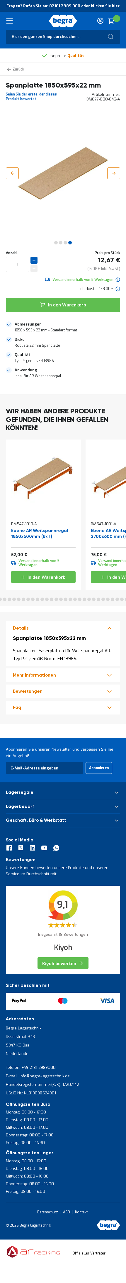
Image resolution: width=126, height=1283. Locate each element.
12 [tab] (47, 599)
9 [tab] (33, 599)
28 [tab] (122, 599)
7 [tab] (23, 599)
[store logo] (63, 21)
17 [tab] (70, 599)
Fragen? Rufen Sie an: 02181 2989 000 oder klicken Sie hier (63, 6)
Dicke (20, 339)
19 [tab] (79, 599)
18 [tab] (75, 599)
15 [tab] (61, 599)
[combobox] (63, 37)
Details (20, 628)
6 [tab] (19, 599)
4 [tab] (9, 599)
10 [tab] (37, 599)
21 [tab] (89, 599)
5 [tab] (14, 599)
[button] (12, 173)
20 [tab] (84, 599)
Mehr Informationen (34, 675)
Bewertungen (27, 691)
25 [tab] (108, 599)
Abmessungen (28, 324)
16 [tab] (65, 599)
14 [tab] (56, 599)
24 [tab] (103, 599)
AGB (66, 1212)
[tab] (63, 327)
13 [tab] (51, 599)
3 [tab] (4, 599)
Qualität (22, 354)
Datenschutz (47, 1212)
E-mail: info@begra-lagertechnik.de (38, 1076)
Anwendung (26, 370)
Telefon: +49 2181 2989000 (31, 1067)
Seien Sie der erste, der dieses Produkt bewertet (31, 96)
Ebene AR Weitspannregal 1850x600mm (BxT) (39, 534)
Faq (17, 707)
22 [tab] (94, 599)
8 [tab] (28, 599)
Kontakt (81, 1212)
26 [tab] (112, 599)
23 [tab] (98, 599)
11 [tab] (42, 599)
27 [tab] (117, 599)
